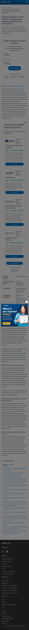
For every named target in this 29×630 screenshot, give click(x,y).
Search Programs (14, 627)
